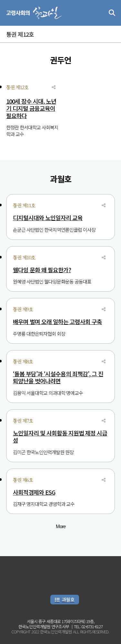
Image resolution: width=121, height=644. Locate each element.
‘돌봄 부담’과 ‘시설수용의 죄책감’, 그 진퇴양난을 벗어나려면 (58, 377)
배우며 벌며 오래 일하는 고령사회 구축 (57, 321)
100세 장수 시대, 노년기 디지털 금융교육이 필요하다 (31, 108)
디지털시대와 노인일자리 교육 (48, 217)
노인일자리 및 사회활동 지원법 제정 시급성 (60, 436)
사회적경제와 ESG (34, 492)
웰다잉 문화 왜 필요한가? (42, 270)
